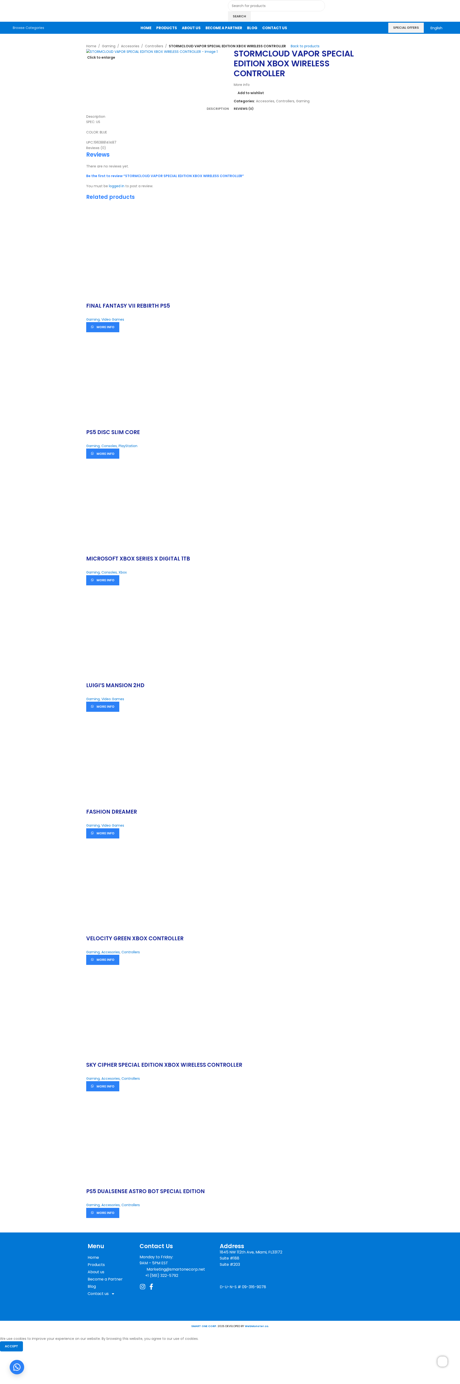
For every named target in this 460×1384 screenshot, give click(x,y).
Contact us (98, 1293)
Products (96, 1264)
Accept (11, 1346)
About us (96, 1272)
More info (105, 327)
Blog (92, 1286)
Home (93, 1257)
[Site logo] (41, 10)
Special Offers (406, 27)
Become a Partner (105, 1279)
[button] (17, 1367)
